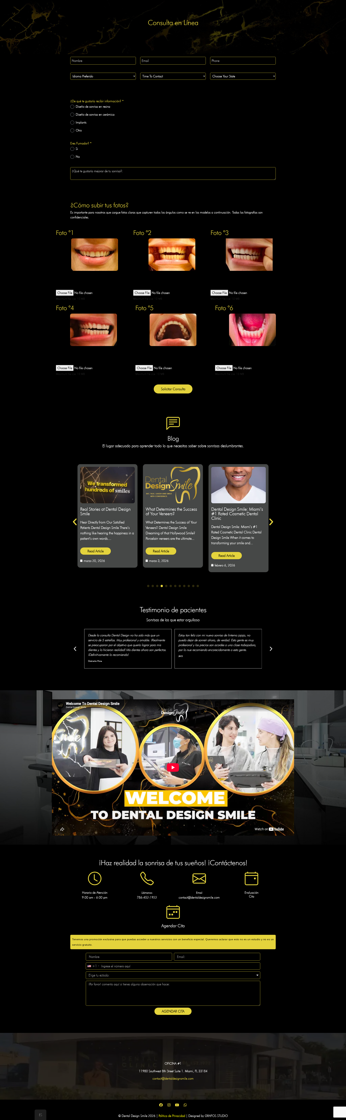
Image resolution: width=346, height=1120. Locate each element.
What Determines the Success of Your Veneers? (106, 511)
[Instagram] (169, 1105)
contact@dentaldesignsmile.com (173, 1078)
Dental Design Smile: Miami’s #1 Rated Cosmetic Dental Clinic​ (171, 513)
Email (199, 892)
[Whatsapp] (185, 1105)
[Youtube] (177, 1105)
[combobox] (93, 966)
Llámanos (146, 892)
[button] (74, 522)
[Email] (199, 878)
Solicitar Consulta (173, 389)
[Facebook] (161, 1105)
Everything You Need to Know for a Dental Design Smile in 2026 (236, 513)
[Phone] (147, 878)
